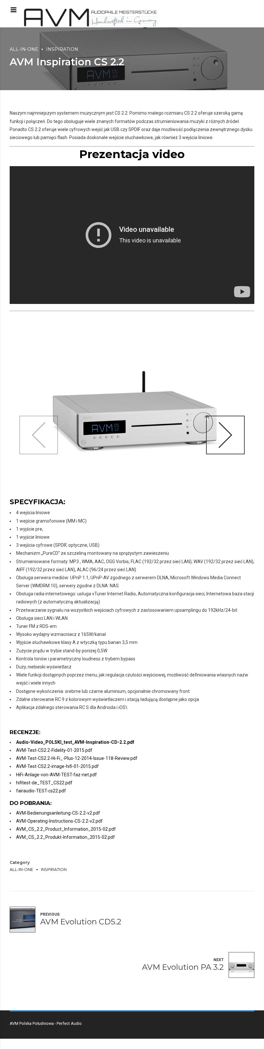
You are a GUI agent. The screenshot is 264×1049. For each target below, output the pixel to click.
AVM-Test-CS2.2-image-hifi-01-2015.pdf (57, 766)
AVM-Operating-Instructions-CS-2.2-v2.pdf (59, 821)
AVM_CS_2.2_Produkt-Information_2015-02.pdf (65, 837)
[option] (132, 416)
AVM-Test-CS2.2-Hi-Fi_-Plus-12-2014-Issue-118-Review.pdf (76, 758)
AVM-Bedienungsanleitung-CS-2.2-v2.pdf (58, 813)
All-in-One (24, 49)
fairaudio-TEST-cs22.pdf (41, 790)
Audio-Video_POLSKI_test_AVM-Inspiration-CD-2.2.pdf (75, 742)
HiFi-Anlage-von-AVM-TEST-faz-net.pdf (56, 774)
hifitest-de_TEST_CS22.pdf (44, 782)
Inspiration (62, 49)
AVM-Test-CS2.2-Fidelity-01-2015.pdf (54, 750)
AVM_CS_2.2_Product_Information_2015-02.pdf (66, 829)
